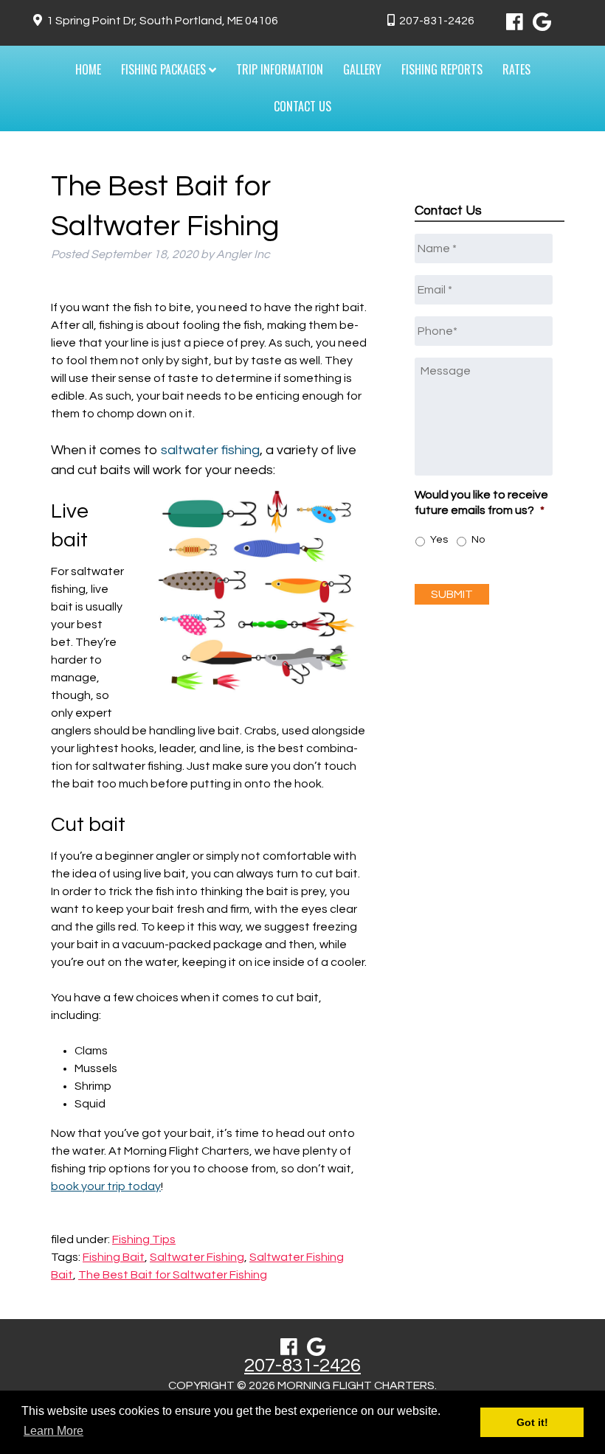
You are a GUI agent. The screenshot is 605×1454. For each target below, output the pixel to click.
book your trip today (106, 1186)
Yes (439, 540)
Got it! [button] (532, 1422)
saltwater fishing (210, 450)
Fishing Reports (442, 69)
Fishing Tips (144, 1239)
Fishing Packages (165, 69)
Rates (516, 69)
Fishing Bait (114, 1257)
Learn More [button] (53, 1431)
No (478, 540)
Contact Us (302, 106)
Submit (452, 594)
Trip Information (279, 69)
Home (88, 69)
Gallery (362, 69)
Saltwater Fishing (197, 1257)
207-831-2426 (436, 21)
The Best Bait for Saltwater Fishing (172, 1275)
